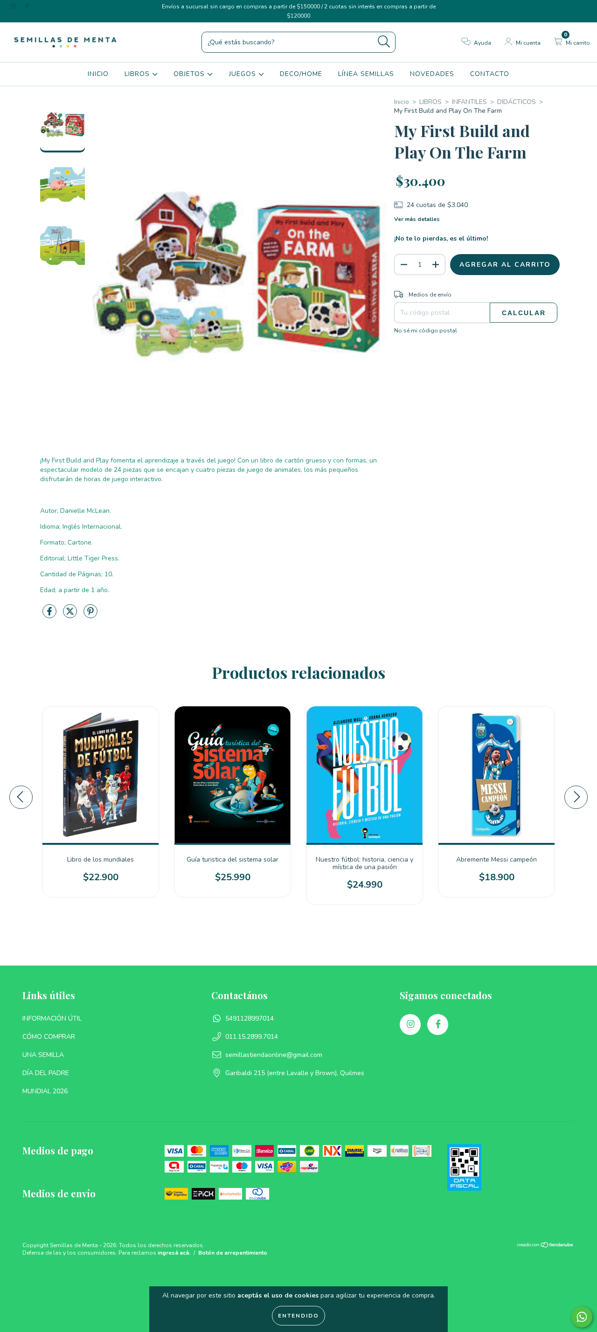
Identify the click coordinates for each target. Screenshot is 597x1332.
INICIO (98, 73)
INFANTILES (469, 101)
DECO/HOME (301, 73)
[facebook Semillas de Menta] (27, 6)
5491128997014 (249, 1018)
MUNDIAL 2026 (45, 1091)
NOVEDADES (432, 73)
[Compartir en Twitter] (71, 615)
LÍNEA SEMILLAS (366, 73)
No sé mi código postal (425, 330)
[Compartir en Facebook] (50, 615)
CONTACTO (489, 73)
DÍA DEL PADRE (45, 1073)
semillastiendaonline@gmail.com (273, 1054)
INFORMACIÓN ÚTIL (52, 1018)
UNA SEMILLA (43, 1054)
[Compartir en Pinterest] (90, 615)
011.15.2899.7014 (251, 1036)
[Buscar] (384, 42)
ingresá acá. (174, 1252)
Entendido (298, 1315)
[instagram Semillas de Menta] (14, 6)
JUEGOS (243, 73)
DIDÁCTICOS (516, 101)
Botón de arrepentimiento (232, 1252)
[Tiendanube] (545, 1246)
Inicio (401, 101)
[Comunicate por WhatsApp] (581, 1316)
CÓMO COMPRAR (48, 1036)
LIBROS (138, 73)
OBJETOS (190, 73)
